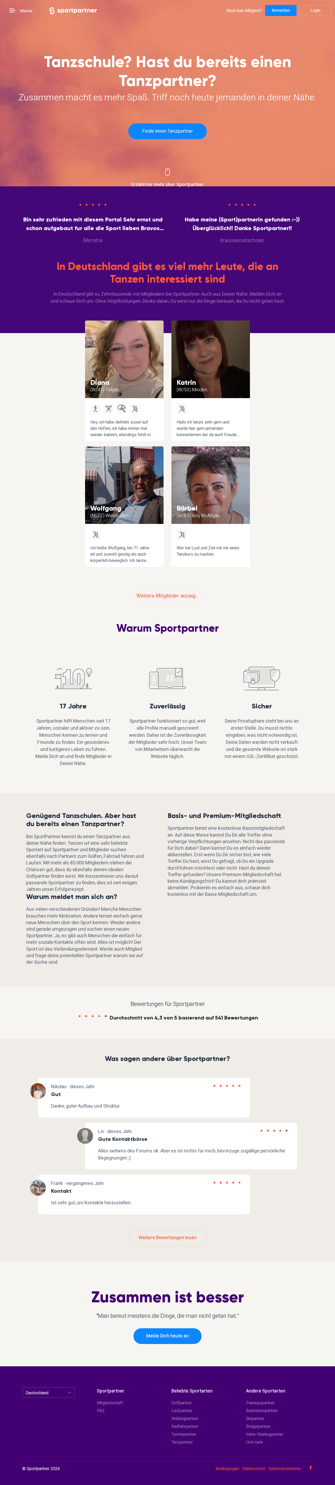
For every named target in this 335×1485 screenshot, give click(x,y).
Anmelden (281, 10)
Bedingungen (227, 1469)
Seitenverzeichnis (285, 1469)
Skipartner (255, 1419)
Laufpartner (181, 1411)
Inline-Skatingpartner (264, 1434)
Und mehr (254, 1442)
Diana (99, 382)
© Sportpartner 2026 (41, 1469)
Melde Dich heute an (167, 1336)
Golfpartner (181, 1403)
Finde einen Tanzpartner (167, 131)
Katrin (186, 382)
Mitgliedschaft (110, 1403)
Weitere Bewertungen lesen (167, 1237)
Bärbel (187, 508)
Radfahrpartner (184, 1426)
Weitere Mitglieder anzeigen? (169, 596)
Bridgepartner (258, 1426)
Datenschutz (253, 1469)
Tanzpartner (182, 1442)
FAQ (100, 1411)
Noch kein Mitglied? (244, 11)
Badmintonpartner (262, 1411)
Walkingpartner (184, 1419)
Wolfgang (105, 508)
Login (315, 10)
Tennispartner (183, 1434)
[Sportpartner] (73, 10)
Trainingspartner (260, 1403)
